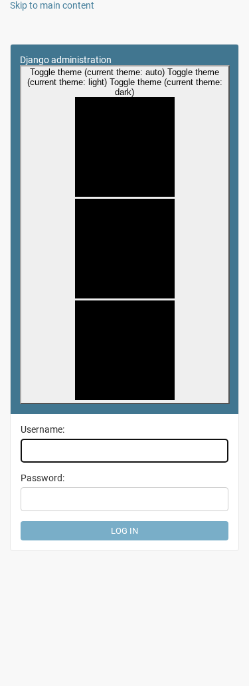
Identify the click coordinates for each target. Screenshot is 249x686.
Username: (42, 429)
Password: (42, 478)
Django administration (66, 60)
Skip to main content (52, 5)
